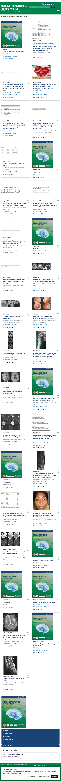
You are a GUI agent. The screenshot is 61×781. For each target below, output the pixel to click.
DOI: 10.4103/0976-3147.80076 (10, 56)
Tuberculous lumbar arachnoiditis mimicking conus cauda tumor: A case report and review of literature (44, 475)
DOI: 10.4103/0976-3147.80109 (40, 324)
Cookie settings (31, 776)
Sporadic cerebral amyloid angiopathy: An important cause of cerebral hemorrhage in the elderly (44, 436)
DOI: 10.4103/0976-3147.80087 (40, 135)
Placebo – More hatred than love (43, 560)
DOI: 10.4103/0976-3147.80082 (40, 94)
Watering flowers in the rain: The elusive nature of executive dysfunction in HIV (14, 515)
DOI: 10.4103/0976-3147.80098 (40, 483)
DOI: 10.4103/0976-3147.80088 (10, 562)
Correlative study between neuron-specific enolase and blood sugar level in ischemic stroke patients (14, 241)
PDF (11, 58)
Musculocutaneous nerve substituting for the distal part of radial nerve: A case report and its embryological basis (45, 354)
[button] (58, 11)
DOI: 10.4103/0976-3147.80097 (40, 211)
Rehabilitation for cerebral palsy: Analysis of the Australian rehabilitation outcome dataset (45, 205)
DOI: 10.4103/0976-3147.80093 (10, 211)
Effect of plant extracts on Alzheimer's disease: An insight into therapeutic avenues (14, 281)
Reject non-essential (43, 776)
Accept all (54, 776)
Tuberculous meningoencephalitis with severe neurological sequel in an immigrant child (14, 391)
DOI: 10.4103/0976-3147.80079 (10, 94)
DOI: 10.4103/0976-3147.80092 (10, 171)
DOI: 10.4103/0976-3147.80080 (40, 650)
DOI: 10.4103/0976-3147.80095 (10, 521)
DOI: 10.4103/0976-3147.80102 (10, 288)
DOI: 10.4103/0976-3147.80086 (40, 523)
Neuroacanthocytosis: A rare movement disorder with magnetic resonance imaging (14, 637)
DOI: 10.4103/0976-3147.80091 (40, 606)
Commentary (37, 172)
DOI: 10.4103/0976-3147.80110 (10, 441)
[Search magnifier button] (54, 7)
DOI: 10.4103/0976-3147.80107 (40, 445)
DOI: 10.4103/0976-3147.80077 (40, 55)
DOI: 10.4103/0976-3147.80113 (40, 406)
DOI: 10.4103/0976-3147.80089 (40, 565)
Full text (5, 58)
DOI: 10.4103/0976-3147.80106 (40, 288)
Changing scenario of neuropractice (13, 51)
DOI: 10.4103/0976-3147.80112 (40, 361)
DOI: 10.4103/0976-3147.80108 (10, 324)
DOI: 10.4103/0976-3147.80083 (10, 687)
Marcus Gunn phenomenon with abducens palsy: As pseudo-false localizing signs (43, 515)
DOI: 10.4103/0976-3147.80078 (10, 643)
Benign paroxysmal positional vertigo (44, 602)
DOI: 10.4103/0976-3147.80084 (10, 133)
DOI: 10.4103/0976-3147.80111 (10, 359)
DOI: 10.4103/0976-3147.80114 (10, 400)
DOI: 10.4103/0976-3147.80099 (10, 250)
